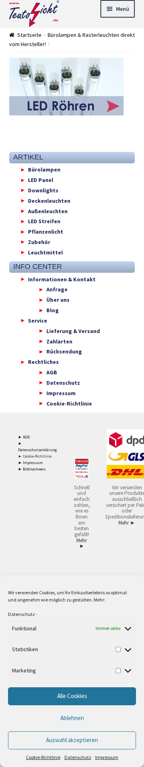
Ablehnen (72, 718)
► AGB (24, 437)
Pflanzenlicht (45, 231)
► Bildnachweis (32, 469)
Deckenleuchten (49, 200)
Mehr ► (81, 543)
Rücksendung (64, 351)
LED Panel (40, 180)
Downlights (43, 190)
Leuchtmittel (45, 252)
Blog (52, 310)
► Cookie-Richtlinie (35, 456)
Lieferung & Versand (73, 330)
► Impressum (30, 462)
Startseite (29, 34)
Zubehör (39, 241)
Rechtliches (43, 361)
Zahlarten (59, 341)
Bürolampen (44, 169)
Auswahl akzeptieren (72, 740)
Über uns (58, 299)
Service (37, 320)
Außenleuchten (48, 210)
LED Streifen (44, 221)
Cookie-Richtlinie (43, 757)
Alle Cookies (72, 696)
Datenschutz (21, 614)
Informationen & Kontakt (62, 279)
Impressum (106, 757)
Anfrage (57, 289)
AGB (51, 372)
